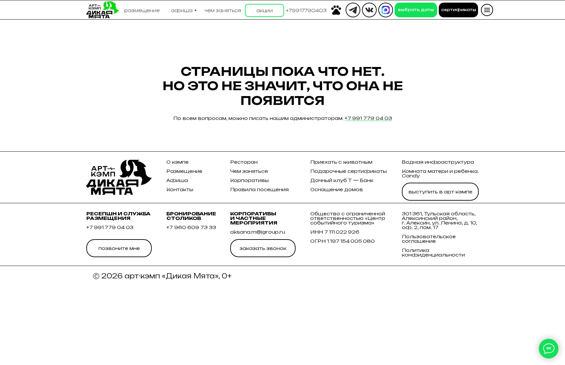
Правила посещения (259, 189)
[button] (306, 10)
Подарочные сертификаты (348, 171)
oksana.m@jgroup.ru (257, 232)
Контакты (179, 189)
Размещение (184, 171)
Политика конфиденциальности (433, 252)
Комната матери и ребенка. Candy (440, 173)
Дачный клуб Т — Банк (341, 180)
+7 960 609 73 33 (191, 227)
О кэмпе (177, 162)
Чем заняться (249, 171)
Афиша (177, 180)
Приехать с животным (341, 162)
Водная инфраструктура (438, 162)
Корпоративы (249, 180)
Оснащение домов (336, 189)
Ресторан (244, 162)
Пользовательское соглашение (429, 239)
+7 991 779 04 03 (368, 118)
